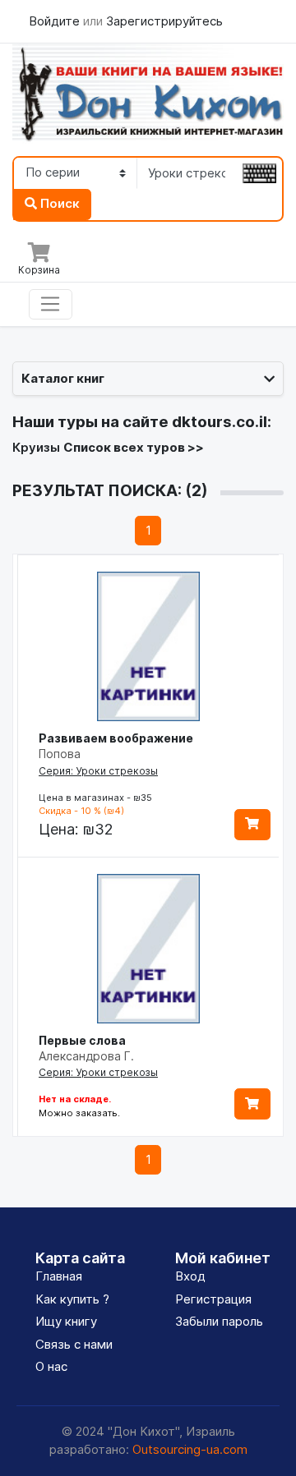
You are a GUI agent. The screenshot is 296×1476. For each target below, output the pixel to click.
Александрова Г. (86, 1056)
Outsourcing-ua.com (189, 1449)
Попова (60, 754)
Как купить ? (72, 1299)
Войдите (56, 21)
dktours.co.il (219, 421)
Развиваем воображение (116, 738)
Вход (190, 1276)
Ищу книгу (66, 1321)
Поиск (58, 203)
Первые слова (82, 1040)
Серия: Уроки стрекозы (98, 771)
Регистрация (213, 1299)
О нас (51, 1366)
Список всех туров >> (133, 447)
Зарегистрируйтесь (164, 21)
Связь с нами (74, 1344)
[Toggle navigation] (50, 304)
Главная (58, 1276)
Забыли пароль (219, 1321)
